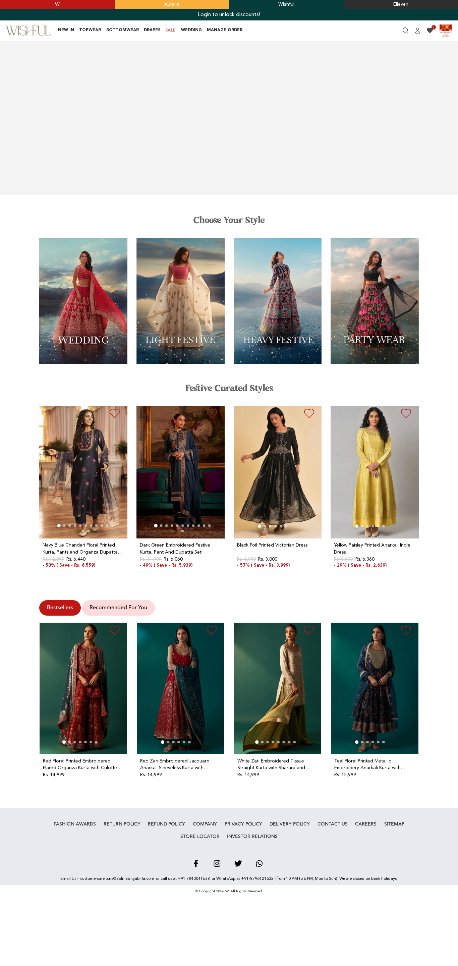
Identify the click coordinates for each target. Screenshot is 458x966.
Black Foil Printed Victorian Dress (272, 545)
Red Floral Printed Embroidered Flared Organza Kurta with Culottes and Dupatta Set (81, 765)
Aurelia (171, 4)
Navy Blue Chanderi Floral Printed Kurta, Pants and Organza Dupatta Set (80, 549)
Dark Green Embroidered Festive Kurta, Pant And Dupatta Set (175, 548)
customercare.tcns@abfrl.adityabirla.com (117, 879)
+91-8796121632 (257, 879)
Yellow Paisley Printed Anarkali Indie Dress (372, 548)
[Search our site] (405, 30)
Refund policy (166, 824)
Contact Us (333, 824)
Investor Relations (252, 836)
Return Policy (122, 824)
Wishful (286, 4)
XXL (177, 574)
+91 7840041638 (194, 879)
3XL (186, 574)
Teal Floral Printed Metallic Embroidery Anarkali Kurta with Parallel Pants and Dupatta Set (367, 765)
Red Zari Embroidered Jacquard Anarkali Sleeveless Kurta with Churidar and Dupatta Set (175, 765)
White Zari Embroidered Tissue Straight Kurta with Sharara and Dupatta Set (271, 765)
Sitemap (394, 824)
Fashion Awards (75, 824)
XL (71, 574)
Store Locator (200, 836)
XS (253, 574)
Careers (366, 824)
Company (205, 824)
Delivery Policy (290, 824)
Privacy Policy (243, 824)
